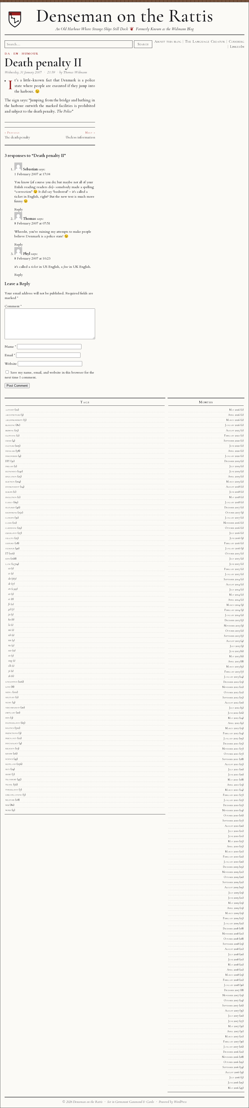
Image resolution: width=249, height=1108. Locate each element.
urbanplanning (13, 794)
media (8, 692)
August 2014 (233, 584)
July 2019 (234, 466)
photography (12, 722)
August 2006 (232, 1072)
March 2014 (233, 605)
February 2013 (232, 671)
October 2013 (232, 630)
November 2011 (230, 748)
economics (11, 471)
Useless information (80, 137)
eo (9, 594)
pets (7, 717)
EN (15, 54)
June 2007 (233, 1021)
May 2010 (233, 841)
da (9, 578)
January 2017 (232, 517)
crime (8, 440)
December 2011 (231, 743)
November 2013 (232, 625)
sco (9, 650)
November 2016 (231, 522)
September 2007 (230, 1005)
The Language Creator (205, 41)
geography (11, 533)
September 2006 (230, 1067)
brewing (9, 430)
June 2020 (234, 445)
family (9, 502)
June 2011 (233, 774)
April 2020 (234, 451)
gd (9, 609)
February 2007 (231, 1041)
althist (9, 409)
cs (9, 573)
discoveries (11, 456)
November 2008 (230, 933)
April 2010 (233, 846)
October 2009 (231, 877)
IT (6, 553)
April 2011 (233, 784)
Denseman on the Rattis (124, 15)
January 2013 (231, 676)
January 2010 (231, 861)
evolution (11, 497)
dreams (9, 466)
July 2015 (234, 558)
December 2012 (231, 682)
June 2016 (235, 538)
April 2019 (234, 476)
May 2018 (234, 497)
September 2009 (230, 882)
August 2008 (232, 949)
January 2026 (232, 425)
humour (9, 548)
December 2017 (232, 507)
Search (143, 44)
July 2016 (234, 533)
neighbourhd (12, 707)
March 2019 (233, 481)
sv (9, 655)
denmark (10, 451)
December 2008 (230, 928)
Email (10, 355)
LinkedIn (237, 46)
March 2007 (232, 1036)
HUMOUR (30, 54)
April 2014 (234, 599)
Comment (13, 306)
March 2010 (232, 851)
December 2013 (232, 620)
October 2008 (231, 938)
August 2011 (232, 764)
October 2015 (232, 553)
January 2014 (232, 615)
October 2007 (231, 1000)
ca (9, 568)
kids (7, 558)
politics (9, 728)
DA (7, 54)
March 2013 (233, 666)
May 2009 (233, 903)
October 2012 (231, 692)
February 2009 (231, 918)
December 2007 (232, 990)
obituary (10, 712)
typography (11, 789)
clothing (10, 435)
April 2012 (234, 723)
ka (9, 619)
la (9, 624)
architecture (12, 414)
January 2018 (232, 502)
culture (9, 445)
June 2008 (233, 959)
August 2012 (232, 702)
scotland (10, 764)
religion (9, 748)
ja (9, 614)
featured (10, 507)
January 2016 (232, 548)
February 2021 (232, 435)
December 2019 (232, 461)
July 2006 (234, 1077)
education (11, 476)
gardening (11, 528)
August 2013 (233, 641)
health (9, 538)
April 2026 (234, 414)
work (8, 810)
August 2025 (233, 430)
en (9, 588)
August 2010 (232, 826)
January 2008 (231, 985)
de (9, 583)
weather (9, 799)
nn (9, 640)
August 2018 (233, 486)
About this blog (167, 41)
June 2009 (233, 897)
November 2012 (230, 687)
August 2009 (231, 887)
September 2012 (230, 697)
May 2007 (233, 1026)
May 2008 (233, 964)
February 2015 (232, 569)
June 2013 (234, 651)
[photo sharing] (5, 80)
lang (8, 564)
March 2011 (232, 789)
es (9, 599)
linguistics (11, 681)
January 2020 (232, 456)
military (10, 697)
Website (11, 363)
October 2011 (231, 753)
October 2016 (232, 528)
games (8, 522)
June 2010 (233, 836)
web (7, 805)
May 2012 (233, 718)
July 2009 (233, 892)
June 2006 (233, 1082)
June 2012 (233, 712)
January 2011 (231, 800)
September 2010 (230, 820)
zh (9, 676)
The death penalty (17, 137)
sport (8, 774)
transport (10, 779)
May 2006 (233, 1087)
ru (9, 645)
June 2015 (234, 564)
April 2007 (233, 1031)
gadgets (9, 517)
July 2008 (233, 954)
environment (12, 486)
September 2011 (230, 759)
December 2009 (230, 866)
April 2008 (233, 969)
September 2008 (231, 943)
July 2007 (233, 1015)
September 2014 (232, 579)
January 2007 (230, 1046)
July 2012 (234, 707)
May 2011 (233, 779)
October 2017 (232, 512)
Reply (18, 209)
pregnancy (11, 738)
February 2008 (231, 980)
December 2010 (231, 805)
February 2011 (231, 795)
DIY (7, 461)
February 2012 (231, 733)
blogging (10, 425)
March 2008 (232, 974)
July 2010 (233, 831)
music (8, 702)
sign (7, 769)
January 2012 (230, 738)
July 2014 (234, 589)
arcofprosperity (14, 420)
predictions (11, 733)
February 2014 (232, 610)
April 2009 (233, 908)
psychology (11, 743)
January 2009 (231, 923)
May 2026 (234, 409)
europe (8, 491)
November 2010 (230, 810)
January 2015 (232, 574)
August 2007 (232, 1010)
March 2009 (232, 913)
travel (8, 784)
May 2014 (234, 594)
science (9, 759)
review (8, 753)
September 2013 (232, 635)
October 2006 (231, 1062)
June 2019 (234, 471)
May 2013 (234, 656)
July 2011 (233, 769)
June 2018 (234, 491)
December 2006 (231, 1051)
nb (9, 635)
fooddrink (11, 512)
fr (9, 604)
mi (9, 630)
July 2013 (235, 646)
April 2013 (234, 661)
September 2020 (232, 440)
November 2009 (230, 872)
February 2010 (231, 856)
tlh (9, 665)
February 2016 (232, 543)
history (9, 543)
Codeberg (236, 41)
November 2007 (230, 995)
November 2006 (230, 1057)
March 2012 (232, 728)
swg (10, 660)
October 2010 (231, 815)
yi (9, 671)
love (7, 686)
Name (10, 346)
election (10, 481)
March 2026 (233, 420)
